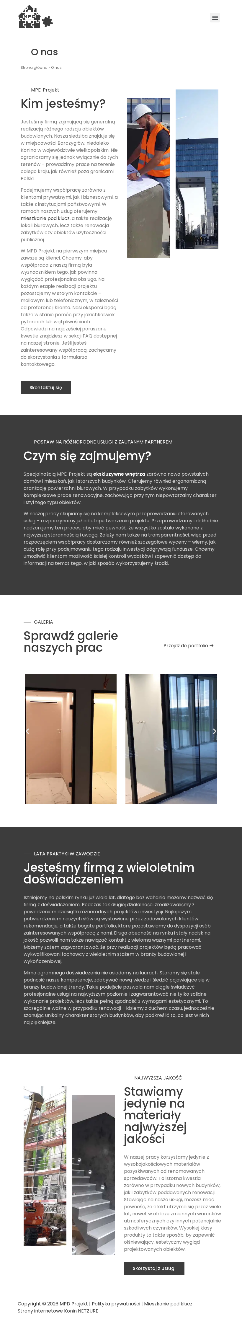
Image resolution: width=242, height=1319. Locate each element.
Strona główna (34, 67)
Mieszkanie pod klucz (168, 1303)
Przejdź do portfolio (185, 645)
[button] (27, 731)
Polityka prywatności (116, 1303)
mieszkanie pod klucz (45, 218)
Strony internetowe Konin (47, 1310)
